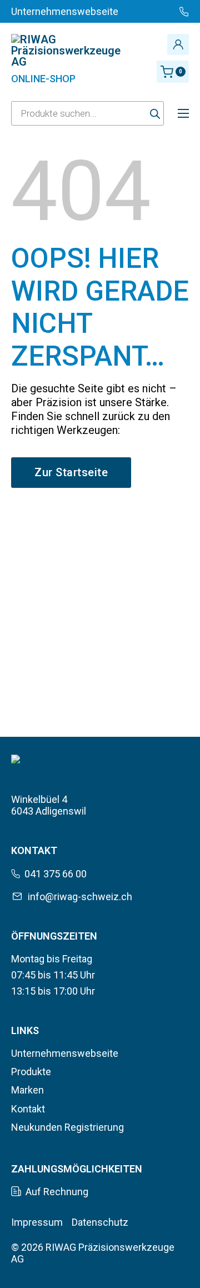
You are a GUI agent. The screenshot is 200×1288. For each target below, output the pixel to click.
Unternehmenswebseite (64, 1053)
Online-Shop (43, 78)
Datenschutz (100, 1222)
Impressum (37, 1222)
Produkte (31, 1071)
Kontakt (28, 1109)
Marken (27, 1090)
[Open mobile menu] (183, 113)
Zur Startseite (71, 472)
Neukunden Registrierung (67, 1127)
